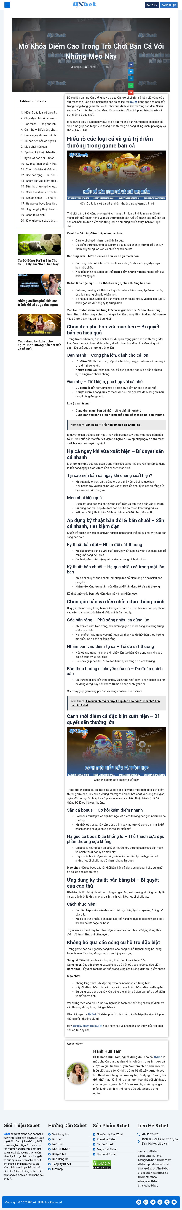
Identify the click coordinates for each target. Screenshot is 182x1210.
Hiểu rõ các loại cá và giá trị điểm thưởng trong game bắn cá (41, 112)
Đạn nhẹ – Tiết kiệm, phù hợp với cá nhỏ (41, 129)
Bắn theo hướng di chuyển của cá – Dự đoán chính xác (42, 186)
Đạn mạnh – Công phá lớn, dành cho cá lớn (41, 124)
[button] (7, 5)
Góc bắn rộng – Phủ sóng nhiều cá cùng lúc (42, 175)
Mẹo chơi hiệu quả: (35, 146)
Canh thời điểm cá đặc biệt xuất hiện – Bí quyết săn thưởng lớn (42, 192)
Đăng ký (151, 5)
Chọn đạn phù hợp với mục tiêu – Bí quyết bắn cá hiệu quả (41, 118)
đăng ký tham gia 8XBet (87, 1025)
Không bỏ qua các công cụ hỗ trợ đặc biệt (42, 220)
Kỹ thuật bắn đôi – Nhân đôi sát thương (41, 158)
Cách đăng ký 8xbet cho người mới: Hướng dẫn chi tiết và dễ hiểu (39, 345)
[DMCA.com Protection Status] (101, 1164)
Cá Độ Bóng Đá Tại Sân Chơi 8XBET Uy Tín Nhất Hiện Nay (38, 262)
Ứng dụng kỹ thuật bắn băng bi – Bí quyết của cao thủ (42, 209)
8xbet (158, 1057)
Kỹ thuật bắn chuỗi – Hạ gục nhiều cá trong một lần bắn (42, 163)
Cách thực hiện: (35, 215)
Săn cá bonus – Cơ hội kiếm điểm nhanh (42, 198)
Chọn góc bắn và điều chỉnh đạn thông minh (42, 169)
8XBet (133, 102)
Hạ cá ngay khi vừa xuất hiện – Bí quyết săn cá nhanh (41, 135)
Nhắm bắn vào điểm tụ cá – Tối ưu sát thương (42, 181)
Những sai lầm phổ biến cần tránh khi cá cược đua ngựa (38, 303)
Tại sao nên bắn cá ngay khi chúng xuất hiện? (41, 141)
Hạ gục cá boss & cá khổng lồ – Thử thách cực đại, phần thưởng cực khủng (42, 203)
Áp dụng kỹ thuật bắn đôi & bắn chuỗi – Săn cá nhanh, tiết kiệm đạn (41, 152)
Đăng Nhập (169, 5)
